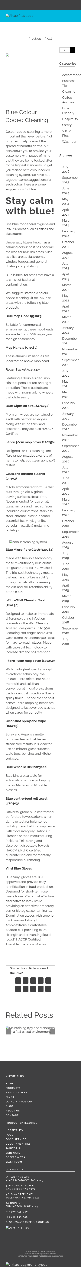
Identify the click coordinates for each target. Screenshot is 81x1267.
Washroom (68, 141)
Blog (9, 1106)
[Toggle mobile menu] (73, 19)
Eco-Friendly (68, 110)
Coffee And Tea (68, 100)
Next (48, 38)
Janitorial (14, 1148)
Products (13, 1088)
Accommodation (68, 75)
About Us (13, 1110)
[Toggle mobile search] (67, 19)
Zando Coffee (16, 1092)
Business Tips (68, 83)
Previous (34, 38)
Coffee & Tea (15, 1157)
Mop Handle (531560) (21, 347)
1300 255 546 (18, 1211)
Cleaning (68, 91)
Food (10, 1135)
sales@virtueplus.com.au (29, 1222)
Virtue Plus (66, 133)
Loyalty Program (19, 1101)
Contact (12, 1115)
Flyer (10, 1097)
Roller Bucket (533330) (23, 369)
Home (10, 1083)
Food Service (16, 1139)
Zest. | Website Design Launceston (48, 1256)
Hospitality (68, 119)
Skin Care (13, 1153)
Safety (67, 125)
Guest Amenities (18, 1144)
